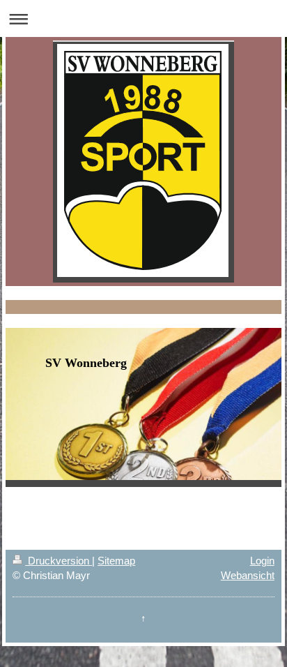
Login (262, 561)
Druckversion (58, 561)
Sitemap (116, 561)
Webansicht (247, 575)
